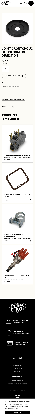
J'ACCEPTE (17, 412)
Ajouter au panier (12, 76)
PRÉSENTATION (17, 362)
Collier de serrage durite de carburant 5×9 (14, 236)
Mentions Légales (17, 381)
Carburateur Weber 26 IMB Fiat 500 (17, 155)
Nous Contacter (17, 371)
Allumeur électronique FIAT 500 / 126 (16, 276)
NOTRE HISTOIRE (17, 365)
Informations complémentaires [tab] (13, 99)
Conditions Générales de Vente (17, 384)
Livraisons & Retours (17, 387)
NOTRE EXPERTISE (17, 368)
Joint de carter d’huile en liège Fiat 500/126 (17, 195)
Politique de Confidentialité (17, 390)
